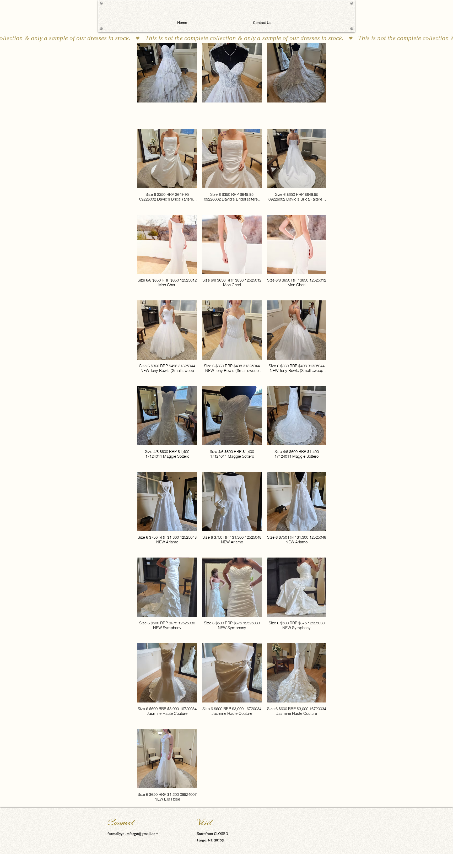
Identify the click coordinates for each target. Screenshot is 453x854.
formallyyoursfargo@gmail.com (133, 833)
